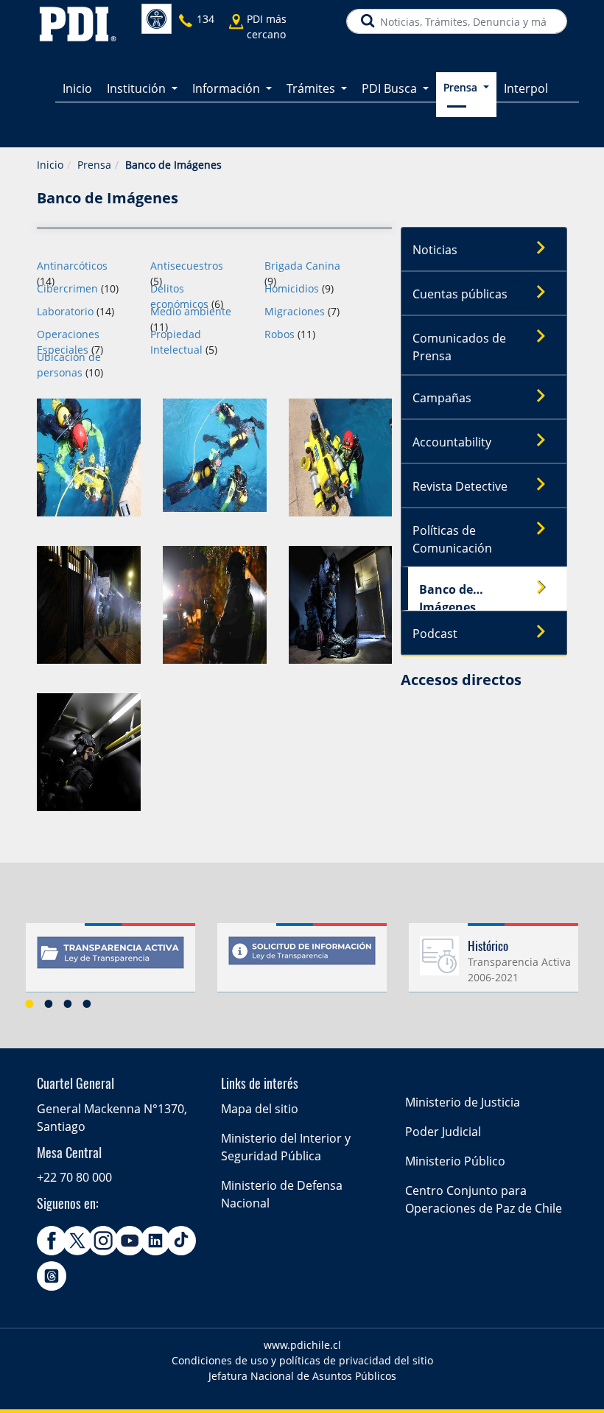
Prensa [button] (461, 87)
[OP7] (89, 751)
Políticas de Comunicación (452, 539)
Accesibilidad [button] (156, 19)
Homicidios (291, 288)
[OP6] (341, 604)
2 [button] (48, 1003)
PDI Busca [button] (391, 88)
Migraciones (294, 311)
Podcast (434, 633)
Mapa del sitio (259, 1109)
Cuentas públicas (460, 294)
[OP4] (89, 604)
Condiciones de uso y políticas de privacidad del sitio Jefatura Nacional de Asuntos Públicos (302, 1368)
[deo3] (341, 456)
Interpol (526, 88)
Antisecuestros (186, 266)
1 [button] (29, 1003)
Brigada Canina (302, 266)
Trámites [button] (312, 88)
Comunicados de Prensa (459, 347)
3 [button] (67, 1003)
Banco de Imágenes (447, 596)
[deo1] (89, 456)
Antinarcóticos (72, 266)
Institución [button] (138, 88)
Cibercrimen (67, 288)
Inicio (77, 88)
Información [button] (227, 88)
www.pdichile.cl (302, 1345)
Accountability (451, 442)
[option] (110, 963)
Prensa (94, 165)
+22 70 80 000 (74, 1177)
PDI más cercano (267, 26)
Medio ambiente (190, 311)
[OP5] (215, 604)
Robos (279, 334)
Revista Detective (460, 486)
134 (205, 19)
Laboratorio (65, 311)
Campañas (441, 398)
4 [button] (87, 1003)
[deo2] (215, 454)
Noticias (434, 250)
